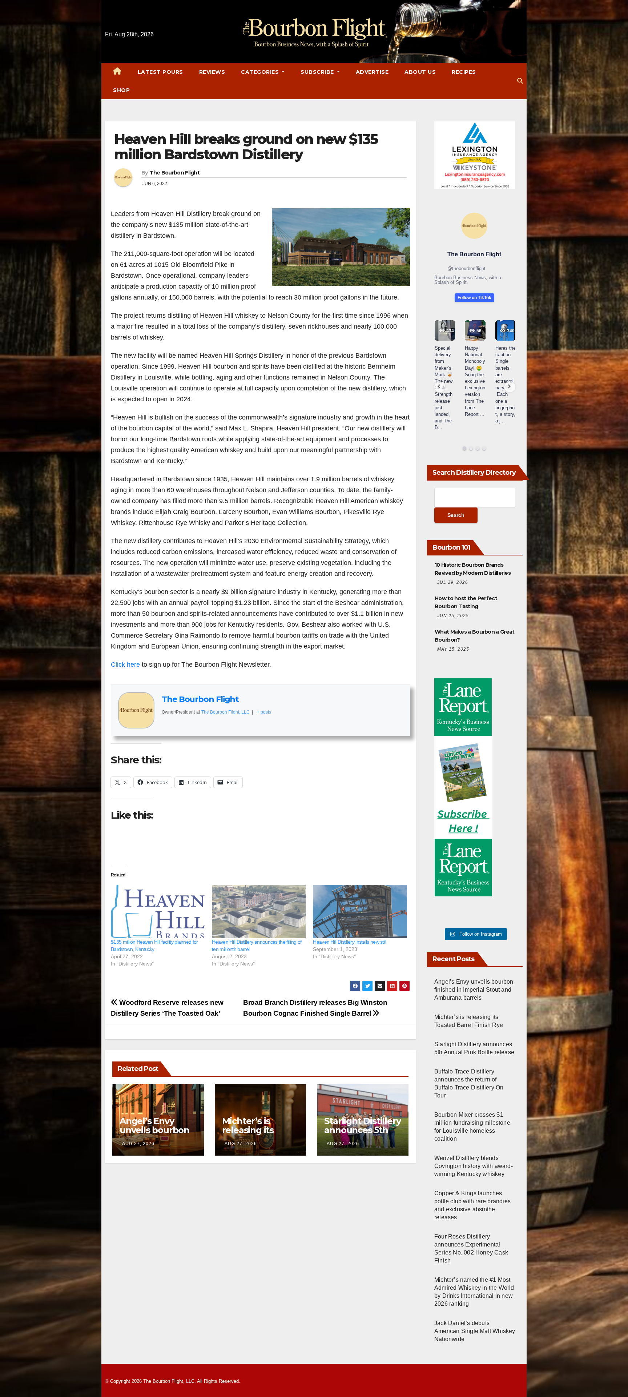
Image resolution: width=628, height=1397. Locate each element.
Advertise (372, 72)
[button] (520, 81)
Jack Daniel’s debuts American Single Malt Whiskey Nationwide (474, 1331)
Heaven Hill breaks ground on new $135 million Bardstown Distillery (246, 147)
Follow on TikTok (474, 297)
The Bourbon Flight (175, 172)
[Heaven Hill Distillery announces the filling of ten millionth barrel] (259, 912)
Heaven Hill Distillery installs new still (349, 942)
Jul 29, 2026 (452, 582)
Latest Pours (160, 72)
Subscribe (318, 72)
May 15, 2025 (453, 649)
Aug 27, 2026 (138, 1143)
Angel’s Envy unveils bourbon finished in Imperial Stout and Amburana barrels (474, 990)
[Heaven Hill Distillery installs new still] (360, 912)
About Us (420, 72)
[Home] (117, 72)
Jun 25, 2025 (453, 615)
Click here (125, 664)
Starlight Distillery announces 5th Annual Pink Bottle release (362, 1134)
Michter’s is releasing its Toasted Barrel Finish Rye (253, 1134)
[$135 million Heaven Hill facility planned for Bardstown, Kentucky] (158, 912)
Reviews (212, 72)
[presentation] (439, 386)
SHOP (121, 90)
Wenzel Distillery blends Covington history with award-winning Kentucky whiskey (473, 1166)
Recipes (464, 72)
